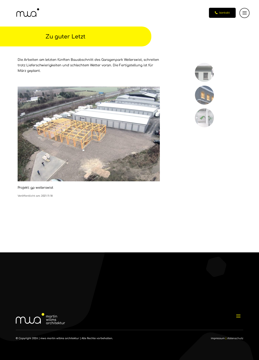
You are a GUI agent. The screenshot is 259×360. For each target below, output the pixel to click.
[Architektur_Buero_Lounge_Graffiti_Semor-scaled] (204, 110)
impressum (218, 338)
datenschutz (235, 338)
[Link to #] (244, 13)
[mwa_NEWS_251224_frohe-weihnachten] (204, 87)
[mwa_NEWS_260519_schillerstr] (204, 64)
